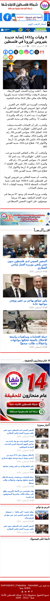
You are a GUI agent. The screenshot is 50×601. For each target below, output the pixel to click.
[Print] (10, 57)
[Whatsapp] (21, 52)
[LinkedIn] (26, 591)
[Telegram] (31, 52)
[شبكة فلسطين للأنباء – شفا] (25, 5)
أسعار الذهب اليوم (37, 24)
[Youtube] (22, 591)
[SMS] (5, 57)
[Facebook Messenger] (10, 52)
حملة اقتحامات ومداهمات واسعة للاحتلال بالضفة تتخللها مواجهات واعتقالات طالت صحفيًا (28, 340)
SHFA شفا (25, 588)
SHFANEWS (7, 585)
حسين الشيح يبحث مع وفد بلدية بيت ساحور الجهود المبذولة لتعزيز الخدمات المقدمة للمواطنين (19, 444)
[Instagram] (26, 52)
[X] (16, 52)
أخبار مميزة (21, 46)
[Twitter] (29, 591)
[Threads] (36, 52)
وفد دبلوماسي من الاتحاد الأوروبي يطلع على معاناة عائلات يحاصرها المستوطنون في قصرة (18, 494)
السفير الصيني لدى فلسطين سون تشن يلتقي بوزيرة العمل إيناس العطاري (27, 264)
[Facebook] (5, 52)
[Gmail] (42, 52)
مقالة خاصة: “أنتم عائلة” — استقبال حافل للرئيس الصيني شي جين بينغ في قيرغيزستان (19, 515)
